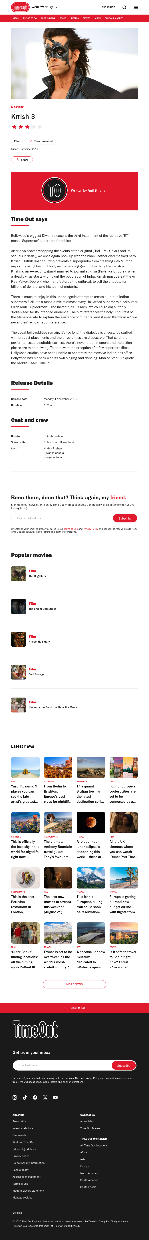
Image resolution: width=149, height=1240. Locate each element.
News (16, 18)
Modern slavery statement (28, 1191)
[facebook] (35, 1097)
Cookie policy (21, 1170)
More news (74, 984)
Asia (82, 1159)
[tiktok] (25, 1097)
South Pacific (88, 1187)
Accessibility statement (27, 1177)
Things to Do (30, 18)
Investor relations (23, 1128)
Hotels (75, 18)
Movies (86, 18)
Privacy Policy (90, 529)
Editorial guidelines (24, 1149)
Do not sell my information (29, 1163)
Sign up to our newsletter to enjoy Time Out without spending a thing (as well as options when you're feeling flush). (72, 507)
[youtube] (55, 1097)
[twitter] (45, 1097)
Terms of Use (71, 529)
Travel (63, 18)
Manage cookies (22, 1197)
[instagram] (15, 1097)
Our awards (19, 1135)
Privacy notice (21, 1156)
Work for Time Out (24, 1142)
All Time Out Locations (94, 1145)
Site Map (17, 1213)
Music (98, 18)
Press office (19, 1121)
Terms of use (20, 1184)
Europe (84, 1166)
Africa (83, 1152)
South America (89, 1180)
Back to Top (78, 1008)
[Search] (124, 7)
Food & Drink (48, 18)
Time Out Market (114, 18)
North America (89, 1173)
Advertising (87, 1121)
